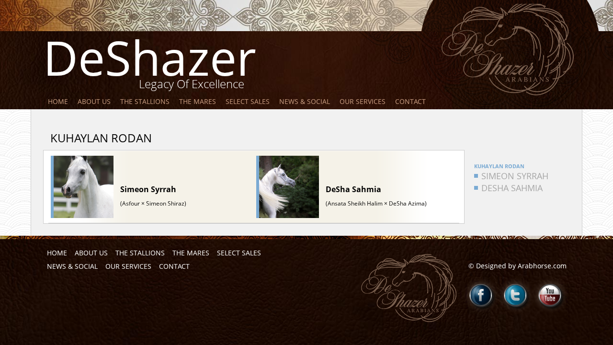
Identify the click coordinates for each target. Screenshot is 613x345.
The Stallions (145, 101)
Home (58, 101)
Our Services (363, 101)
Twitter (516, 295)
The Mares (197, 101)
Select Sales (248, 101)
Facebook (481, 295)
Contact (410, 101)
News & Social (304, 101)
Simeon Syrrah (514, 176)
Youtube (550, 295)
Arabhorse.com (542, 265)
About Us (94, 101)
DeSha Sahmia (512, 188)
